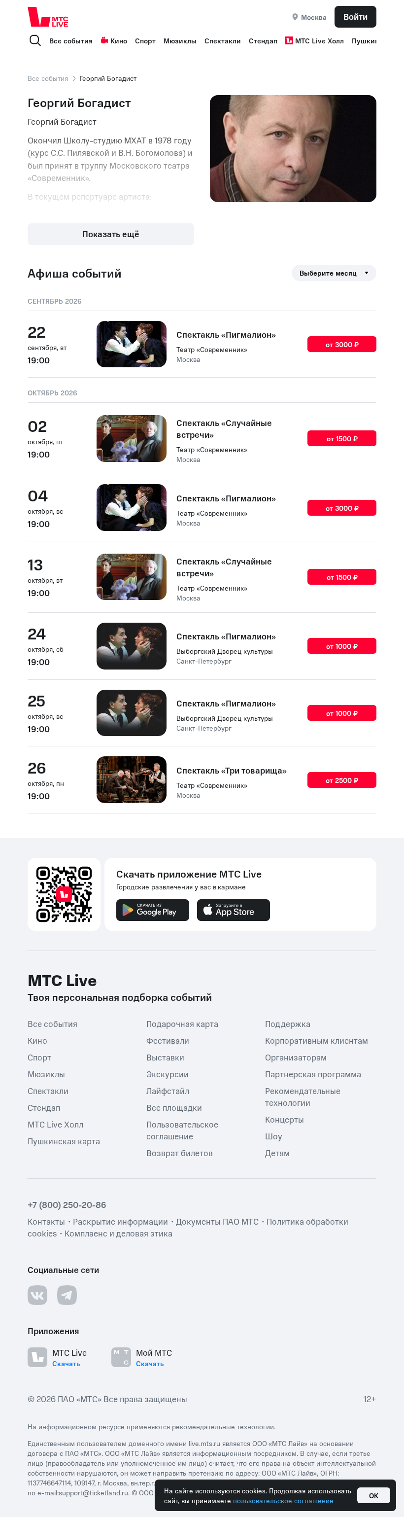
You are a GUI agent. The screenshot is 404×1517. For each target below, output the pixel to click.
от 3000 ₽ (342, 344)
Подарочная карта (182, 1023)
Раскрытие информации (120, 1221)
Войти (355, 16)
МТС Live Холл (319, 40)
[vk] (37, 1295)
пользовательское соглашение (283, 1500)
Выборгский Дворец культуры (224, 651)
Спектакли (222, 40)
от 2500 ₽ (342, 780)
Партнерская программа (313, 1074)
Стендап (263, 40)
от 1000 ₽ (342, 646)
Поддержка (287, 1023)
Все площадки (174, 1107)
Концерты (284, 1119)
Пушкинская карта (64, 1141)
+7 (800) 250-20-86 (67, 1204)
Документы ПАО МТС (217, 1221)
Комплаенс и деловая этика (118, 1233)
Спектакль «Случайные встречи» (224, 428)
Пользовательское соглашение (182, 1130)
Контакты (46, 1221)
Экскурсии (167, 1074)
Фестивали (167, 1040)
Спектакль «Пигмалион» (226, 334)
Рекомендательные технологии (302, 1096)
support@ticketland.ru (93, 1492)
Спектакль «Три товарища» (231, 770)
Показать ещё (110, 234)
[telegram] (67, 1295)
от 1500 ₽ (342, 438)
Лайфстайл (167, 1090)
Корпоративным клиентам (316, 1040)
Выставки (165, 1057)
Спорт (145, 40)
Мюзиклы (180, 40)
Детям (277, 1153)
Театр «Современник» (211, 349)
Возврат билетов (179, 1153)
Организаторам (296, 1057)
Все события (71, 40)
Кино (118, 40)
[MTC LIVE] (48, 16)
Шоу (273, 1136)
